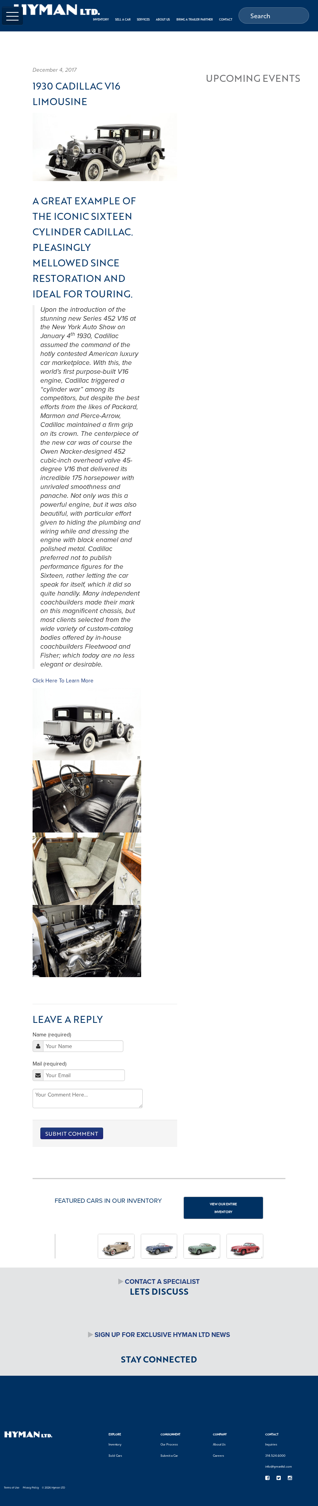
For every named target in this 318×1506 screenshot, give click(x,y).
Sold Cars (115, 1455)
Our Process (169, 1444)
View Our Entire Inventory (223, 1208)
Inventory (115, 1444)
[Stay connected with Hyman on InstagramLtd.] (290, 1478)
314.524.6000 (275, 1455)
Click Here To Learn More (63, 680)
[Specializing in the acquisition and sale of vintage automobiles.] (57, 9)
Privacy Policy (31, 1487)
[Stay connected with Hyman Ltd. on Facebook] (267, 1478)
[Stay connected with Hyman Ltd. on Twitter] (278, 1478)
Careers (218, 1455)
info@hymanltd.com (278, 1466)
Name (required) (52, 1034)
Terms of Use (11, 1487)
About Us (219, 1444)
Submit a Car (169, 1455)
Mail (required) (49, 1063)
